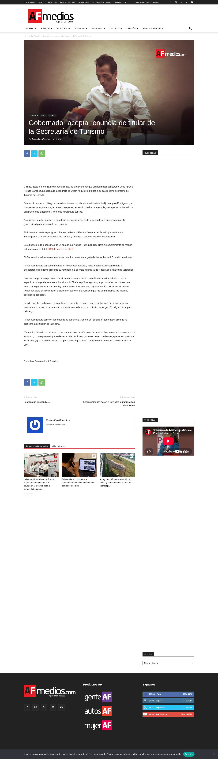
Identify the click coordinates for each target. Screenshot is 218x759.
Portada (31, 28)
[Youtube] (191, 2)
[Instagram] (176, 2)
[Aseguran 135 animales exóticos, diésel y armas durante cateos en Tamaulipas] (117, 465)
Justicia (79, 28)
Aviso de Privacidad (67, 2)
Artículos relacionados (37, 446)
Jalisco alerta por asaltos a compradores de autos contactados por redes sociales (78, 482)
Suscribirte (186, 714)
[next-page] (31, 495)
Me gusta (187, 694)
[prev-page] (26, 495)
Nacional (97, 28)
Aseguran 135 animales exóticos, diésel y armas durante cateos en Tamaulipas (115, 482)
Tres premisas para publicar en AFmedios (94, 2)
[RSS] (181, 2)
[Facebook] (170, 2)
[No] (214, 754)
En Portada (35, 36)
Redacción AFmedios (41, 139)
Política (62, 28)
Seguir (189, 701)
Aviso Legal (52, 2)
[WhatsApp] (41, 153)
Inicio (26, 36)
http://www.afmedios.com (55, 425)
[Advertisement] (168, 375)
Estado (45, 28)
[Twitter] (186, 2)
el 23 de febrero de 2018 (60, 249)
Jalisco (114, 28)
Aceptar (189, 754)
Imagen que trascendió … (37, 402)
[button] (190, 28)
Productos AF (152, 28)
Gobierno (52, 115)
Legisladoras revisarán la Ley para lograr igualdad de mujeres (109, 404)
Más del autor (59, 446)
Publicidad (117, 2)
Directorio (128, 2)
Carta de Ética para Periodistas (147, 2)
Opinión (131, 28)
